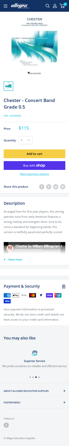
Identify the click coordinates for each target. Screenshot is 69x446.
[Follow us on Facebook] (6, 425)
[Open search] (48, 6)
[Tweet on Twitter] (55, 186)
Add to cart (34, 154)
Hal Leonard (12, 115)
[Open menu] (5, 6)
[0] (62, 6)
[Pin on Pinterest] (48, 186)
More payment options (34, 174)
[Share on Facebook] (41, 186)
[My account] (55, 6)
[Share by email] (62, 186)
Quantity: (10, 140)
